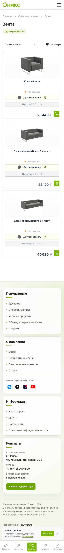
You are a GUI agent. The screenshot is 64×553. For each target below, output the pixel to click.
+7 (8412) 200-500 (18, 468)
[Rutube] (25, 387)
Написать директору (21, 486)
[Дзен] (17, 387)
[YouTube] (33, 387)
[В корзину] (56, 114)
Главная (7, 16)
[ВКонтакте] (9, 387)
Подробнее (27, 536)
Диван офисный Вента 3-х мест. (32, 220)
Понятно (47, 533)
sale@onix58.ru (16, 477)
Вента (48, 16)
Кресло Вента (32, 81)
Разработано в (10, 524)
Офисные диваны (28, 16)
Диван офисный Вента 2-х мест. (32, 151)
